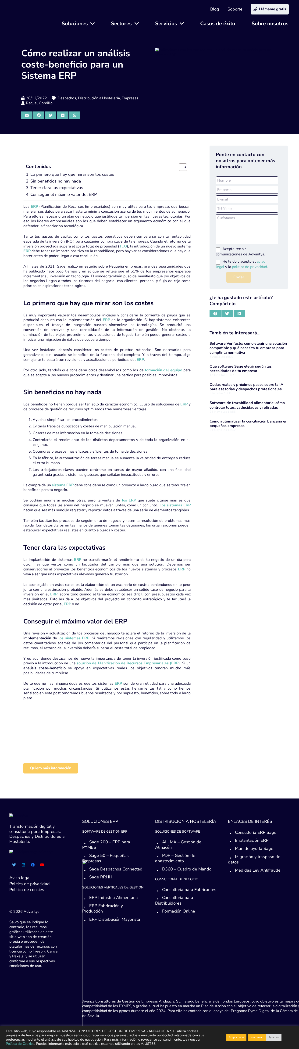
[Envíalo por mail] (26, 115)
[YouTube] (42, 865)
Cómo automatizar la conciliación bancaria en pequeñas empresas (248, 423)
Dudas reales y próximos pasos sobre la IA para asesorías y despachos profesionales (246, 387)
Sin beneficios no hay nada (55, 181)
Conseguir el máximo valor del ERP (63, 194)
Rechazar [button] (256, 1037)
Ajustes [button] (274, 1037)
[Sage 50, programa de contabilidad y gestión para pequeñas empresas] (71, 748)
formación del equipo (163, 370)
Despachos (67, 98)
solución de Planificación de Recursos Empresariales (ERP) (128, 663)
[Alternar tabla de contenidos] (180, 167)
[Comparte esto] (38, 115)
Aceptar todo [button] (236, 1037)
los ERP (129, 500)
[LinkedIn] (23, 865)
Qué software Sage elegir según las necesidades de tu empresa (241, 368)
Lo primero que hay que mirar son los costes (72, 174)
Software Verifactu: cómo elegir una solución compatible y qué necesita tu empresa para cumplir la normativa (248, 348)
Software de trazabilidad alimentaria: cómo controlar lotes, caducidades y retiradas (247, 405)
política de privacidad (249, 266)
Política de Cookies (20, 1043)
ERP (77, 559)
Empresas (130, 98)
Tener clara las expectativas (56, 187)
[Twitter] (14, 865)
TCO (123, 246)
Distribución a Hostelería (99, 98)
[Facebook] (32, 865)
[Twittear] (50, 115)
